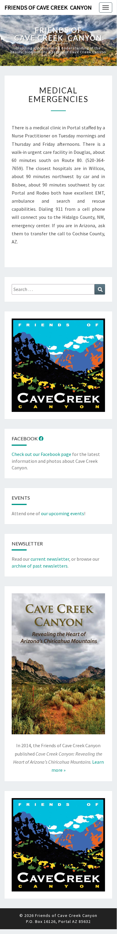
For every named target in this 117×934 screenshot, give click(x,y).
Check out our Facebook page (41, 454)
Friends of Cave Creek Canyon (48, 7)
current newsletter (50, 559)
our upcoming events (62, 513)
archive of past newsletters (40, 566)
